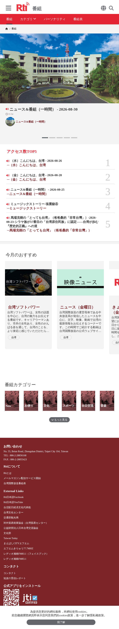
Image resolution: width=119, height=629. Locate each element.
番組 (9, 19)
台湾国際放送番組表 (15, 483)
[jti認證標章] (30, 599)
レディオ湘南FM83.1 (15, 559)
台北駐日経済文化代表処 (17, 507)
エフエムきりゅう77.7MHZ (18, 548)
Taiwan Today (11, 538)
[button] (45, 137)
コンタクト (11, 566)
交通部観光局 (11, 517)
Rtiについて (12, 466)
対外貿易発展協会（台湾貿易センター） (26, 523)
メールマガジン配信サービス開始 (22, 478)
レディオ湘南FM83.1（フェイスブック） (26, 553)
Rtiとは (7, 473)
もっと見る (60, 419)
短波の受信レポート (15, 578)
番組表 (78, 19)
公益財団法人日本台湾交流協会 (21, 528)
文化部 (7, 533)
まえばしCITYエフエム (16, 543)
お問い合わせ (13, 446)
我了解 (61, 622)
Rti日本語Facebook (14, 497)
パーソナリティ (55, 19)
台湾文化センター (13, 512)
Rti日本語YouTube (13, 502)
